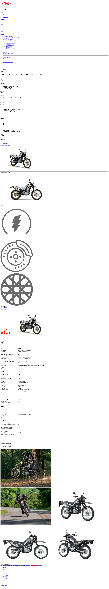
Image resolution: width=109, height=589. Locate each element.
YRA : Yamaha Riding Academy (12, 48)
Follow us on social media (8, 62)
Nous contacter (9, 49)
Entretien (5, 569)
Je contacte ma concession (8, 53)
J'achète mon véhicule (7, 36)
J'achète (4, 67)
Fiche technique (4, 307)
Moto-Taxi (8, 38)
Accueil (4, 567)
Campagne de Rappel (10, 45)
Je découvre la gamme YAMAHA (12, 37)
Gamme (4, 14)
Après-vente (5, 15)
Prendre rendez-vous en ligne (11, 40)
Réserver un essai (13, 565)
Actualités (5, 52)
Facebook (27, 565)
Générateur (5, 54)
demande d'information (5, 145)
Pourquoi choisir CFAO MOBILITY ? (13, 41)
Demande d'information (7, 57)
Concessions (5, 17)
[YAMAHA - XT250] (26, 486)
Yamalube (8, 47)
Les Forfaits (8, 44)
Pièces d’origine (9, 46)
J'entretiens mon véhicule (8, 39)
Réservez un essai (6, 58)
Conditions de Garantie (10, 43)
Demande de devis (21, 565)
